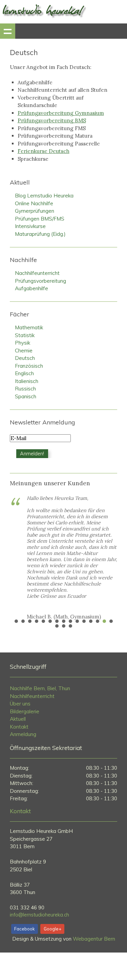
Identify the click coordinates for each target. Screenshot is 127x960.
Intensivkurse (30, 226)
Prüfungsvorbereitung (40, 281)
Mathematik (29, 327)
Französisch (29, 366)
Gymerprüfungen (34, 211)
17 (63, 626)
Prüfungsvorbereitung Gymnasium (61, 113)
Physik (22, 342)
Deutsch (25, 358)
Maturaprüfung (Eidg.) (40, 234)
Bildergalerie (24, 711)
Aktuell (18, 719)
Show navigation (7, 31)
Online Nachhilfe (34, 203)
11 (84, 621)
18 (70, 626)
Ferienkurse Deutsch (43, 151)
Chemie (24, 350)
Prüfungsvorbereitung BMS (52, 120)
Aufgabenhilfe (31, 288)
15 (111, 621)
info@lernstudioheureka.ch (39, 915)
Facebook (24, 928)
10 (77, 621)
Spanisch (25, 396)
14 (104, 621)
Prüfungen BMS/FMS (39, 218)
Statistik (25, 335)
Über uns (20, 703)
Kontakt (19, 726)
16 (57, 626)
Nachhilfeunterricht (37, 273)
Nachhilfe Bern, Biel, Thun (40, 688)
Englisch (24, 373)
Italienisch (26, 381)
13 (97, 621)
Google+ (52, 928)
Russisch (25, 388)
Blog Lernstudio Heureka (44, 195)
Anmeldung (23, 734)
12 (90, 621)
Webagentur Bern (94, 939)
